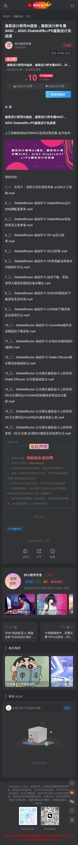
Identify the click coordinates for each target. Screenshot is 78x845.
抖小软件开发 (23, 43)
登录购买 (59, 94)
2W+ (30, 581)
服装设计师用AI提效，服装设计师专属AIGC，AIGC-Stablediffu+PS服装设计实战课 (38, 30)
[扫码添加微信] (72, 801)
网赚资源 (18, 16)
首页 (7, 16)
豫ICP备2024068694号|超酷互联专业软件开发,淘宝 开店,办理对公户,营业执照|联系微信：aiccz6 (39, 837)
